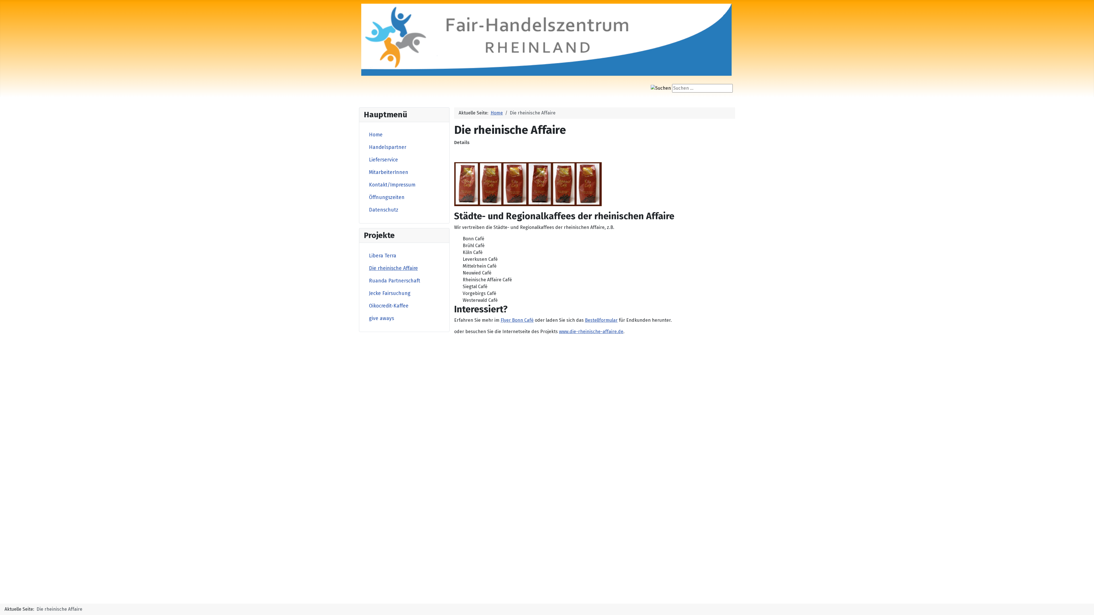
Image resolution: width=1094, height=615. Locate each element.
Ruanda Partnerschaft (394, 281)
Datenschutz (383, 210)
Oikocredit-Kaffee (389, 306)
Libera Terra (382, 256)
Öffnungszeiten (387, 197)
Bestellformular (601, 320)
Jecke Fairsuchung (390, 293)
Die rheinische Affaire (393, 268)
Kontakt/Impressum (392, 185)
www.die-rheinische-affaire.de (591, 331)
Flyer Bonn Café (517, 320)
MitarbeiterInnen (388, 172)
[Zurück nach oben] (1084, 604)
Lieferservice (383, 160)
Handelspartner (387, 147)
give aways (381, 318)
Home (376, 135)
